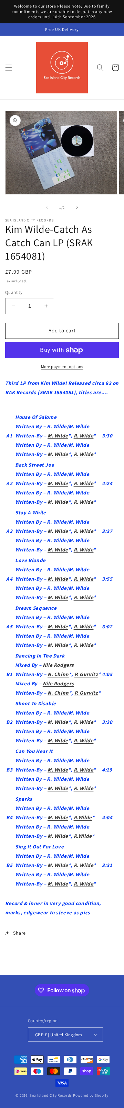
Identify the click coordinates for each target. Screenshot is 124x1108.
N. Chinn (58, 674)
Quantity (13, 292)
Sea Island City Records (51, 1095)
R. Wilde (84, 435)
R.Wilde (83, 817)
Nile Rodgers (58, 665)
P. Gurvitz (86, 674)
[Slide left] (46, 207)
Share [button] (19, 933)
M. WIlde (58, 865)
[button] (8, 67)
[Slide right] (77, 207)
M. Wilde (58, 435)
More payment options (62, 366)
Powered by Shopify (90, 1095)
